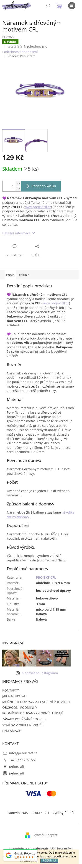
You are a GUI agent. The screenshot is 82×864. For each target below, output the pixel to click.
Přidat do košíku (44, 186)
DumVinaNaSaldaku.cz (25, 813)
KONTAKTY (10, 690)
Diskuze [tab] (23, 275)
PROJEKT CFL (46, 577)
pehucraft (16, 766)
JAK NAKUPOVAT (14, 696)
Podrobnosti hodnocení (20, 52)
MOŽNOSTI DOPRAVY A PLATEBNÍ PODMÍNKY (36, 702)
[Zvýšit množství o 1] (18, 183)
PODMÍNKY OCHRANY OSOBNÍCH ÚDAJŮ (33, 713)
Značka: (21, 56)
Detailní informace (16, 233)
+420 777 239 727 (22, 760)
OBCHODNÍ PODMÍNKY (19, 707)
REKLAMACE (11, 730)
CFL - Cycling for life (59, 813)
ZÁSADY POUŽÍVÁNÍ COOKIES (24, 719)
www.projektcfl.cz (37, 207)
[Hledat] (47, 5)
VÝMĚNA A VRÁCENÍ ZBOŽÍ (22, 725)
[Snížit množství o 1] (18, 188)
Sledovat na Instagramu (40, 673)
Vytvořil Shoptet (45, 835)
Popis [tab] (10, 275)
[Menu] (71, 5)
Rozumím (49, 860)
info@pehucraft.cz (23, 753)
